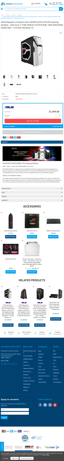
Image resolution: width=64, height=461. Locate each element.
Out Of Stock (33, 121)
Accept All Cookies (26, 458)
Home (2, 15)
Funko (54, 366)
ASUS (54, 354)
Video (3, 192)
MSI (54, 351)
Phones (40, 360)
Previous (2, 306)
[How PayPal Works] (12, 432)
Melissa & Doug (57, 357)
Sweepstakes (27, 384)
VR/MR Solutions (28, 359)
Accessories (41, 373)
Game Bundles (42, 382)
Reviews (4, 196)
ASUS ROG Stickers (10, 259)
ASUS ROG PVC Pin (32, 231)
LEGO (54, 360)
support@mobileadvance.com (9, 364)
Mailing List (26, 387)
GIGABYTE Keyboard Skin (53, 231)
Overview (4, 142)
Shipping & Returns (28, 368)
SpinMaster (56, 373)
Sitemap (25, 390)
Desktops (19, 15)
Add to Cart (32, 237)
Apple (39, 351)
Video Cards (41, 369)
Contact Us (26, 365)
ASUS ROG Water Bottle (10, 231)
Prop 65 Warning (27, 356)
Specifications (6, 188)
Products (8, 15)
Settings (5, 458)
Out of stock (10, 237)
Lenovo (55, 376)
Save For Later (57, 126)
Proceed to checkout (31, 132)
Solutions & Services (29, 381)
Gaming (14, 15)
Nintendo (55, 379)
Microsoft (56, 369)
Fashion (40, 379)
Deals (39, 366)
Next (61, 306)
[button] (2, 446)
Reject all (14, 458)
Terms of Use (27, 378)
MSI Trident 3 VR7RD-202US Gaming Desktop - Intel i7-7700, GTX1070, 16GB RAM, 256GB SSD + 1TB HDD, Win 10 (55, 306)
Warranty (5, 200)
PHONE (40, 357)
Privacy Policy (27, 371)
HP (54, 363)
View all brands (57, 382)
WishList (25, 362)
